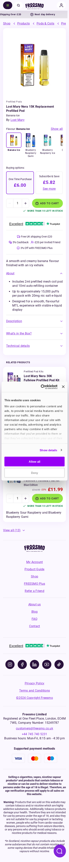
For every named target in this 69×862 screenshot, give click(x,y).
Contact (34, 626)
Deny (34, 472)
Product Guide (34, 569)
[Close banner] (63, 386)
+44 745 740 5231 (34, 734)
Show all (57, 129)
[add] (25, 203)
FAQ (34, 619)
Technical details (18, 346)
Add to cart (49, 203)
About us (34, 604)
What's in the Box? (19, 333)
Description (14, 321)
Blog (34, 611)
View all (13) (12, 530)
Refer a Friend (34, 591)
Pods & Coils (45, 23)
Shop (6, 23)
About (10, 273)
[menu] (7, 5)
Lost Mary (18, 120)
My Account (34, 562)
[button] (34, 273)
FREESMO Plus (34, 584)
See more (49, 189)
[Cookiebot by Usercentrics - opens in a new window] (43, 386)
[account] (61, 5)
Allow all (34, 461)
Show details (48, 450)
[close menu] (18, 5)
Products (23, 23)
